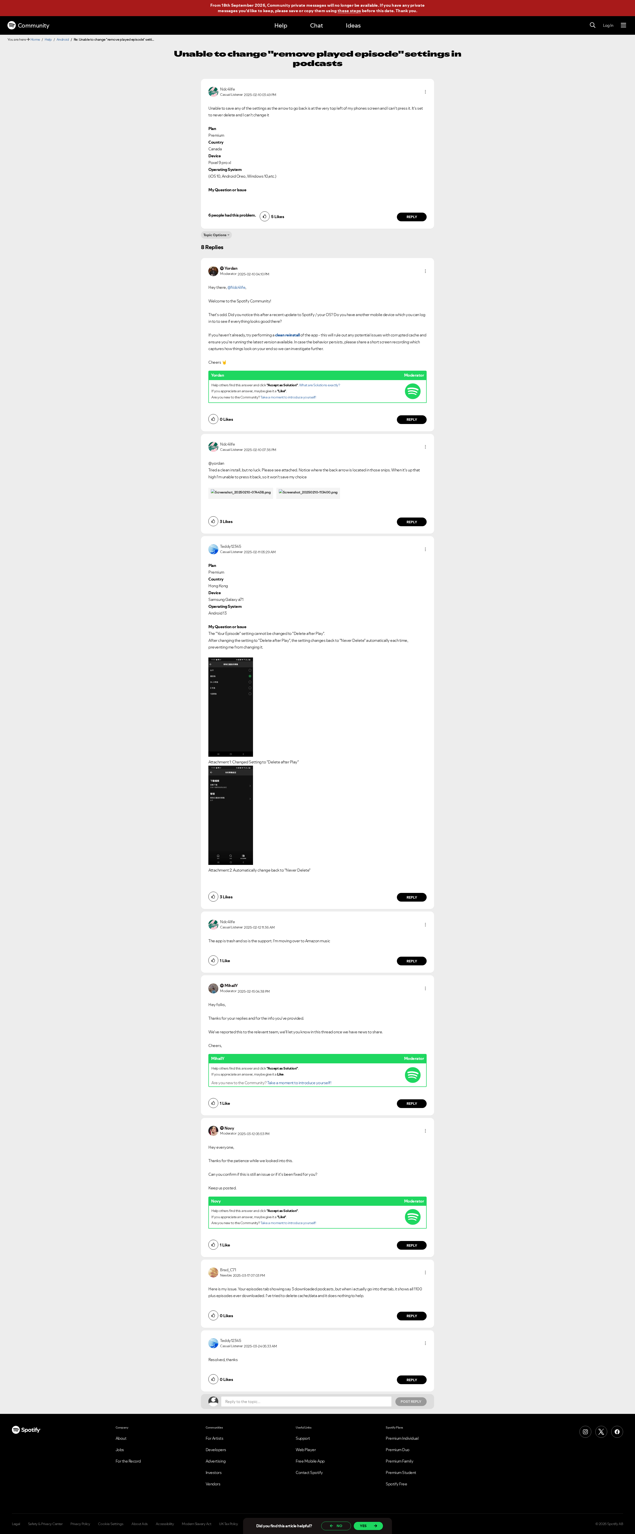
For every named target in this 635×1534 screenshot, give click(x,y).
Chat (316, 25)
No (339, 1525)
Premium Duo (398, 1449)
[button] (425, 92)
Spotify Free (396, 1484)
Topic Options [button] (214, 234)
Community (33, 25)
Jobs (120, 1449)
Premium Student (401, 1472)
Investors (214, 1472)
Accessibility (165, 1524)
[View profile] (213, 91)
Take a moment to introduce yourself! (288, 397)
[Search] (592, 25)
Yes (363, 1525)
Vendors (213, 1484)
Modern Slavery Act (196, 1524)
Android (63, 39)
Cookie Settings (111, 1524)
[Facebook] (617, 1432)
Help (280, 25)
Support (303, 1438)
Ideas (353, 25)
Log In (608, 25)
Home (35, 39)
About (121, 1438)
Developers (216, 1449)
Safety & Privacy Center (45, 1524)
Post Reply (411, 1401)
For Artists (214, 1438)
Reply (412, 216)
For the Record (128, 1461)
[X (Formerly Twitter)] (601, 1432)
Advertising (216, 1461)
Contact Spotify (309, 1472)
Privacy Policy (80, 1524)
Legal (16, 1524)
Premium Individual (402, 1438)
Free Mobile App (310, 1461)
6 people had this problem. (232, 215)
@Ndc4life (236, 287)
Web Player (306, 1449)
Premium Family (399, 1461)
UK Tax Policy (228, 1524)
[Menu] (623, 25)
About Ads (139, 1524)
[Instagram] (585, 1432)
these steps (349, 10)
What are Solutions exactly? (319, 385)
